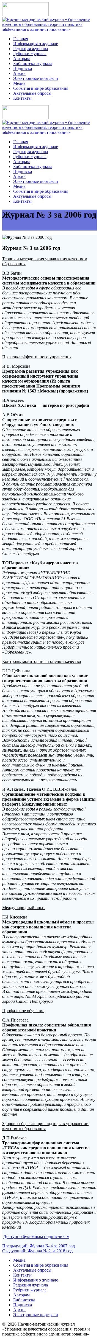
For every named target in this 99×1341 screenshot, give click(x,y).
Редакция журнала (30, 48)
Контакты (22, 98)
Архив (19, 73)
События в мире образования (40, 88)
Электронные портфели (35, 78)
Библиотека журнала (32, 63)
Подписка (22, 68)
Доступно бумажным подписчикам (36, 1236)
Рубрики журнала (29, 53)
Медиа (19, 83)
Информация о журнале (35, 43)
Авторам (21, 58)
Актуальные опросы (32, 93)
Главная (20, 38)
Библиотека (24, 1299)
